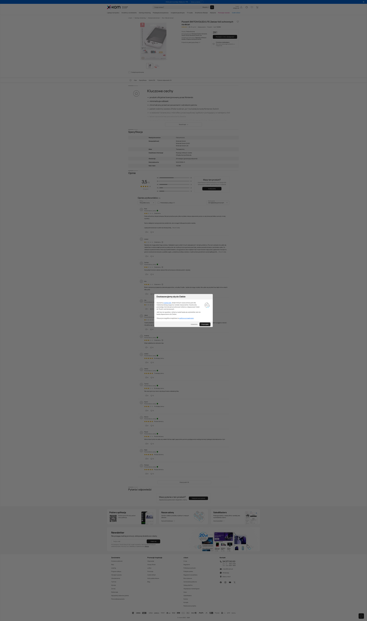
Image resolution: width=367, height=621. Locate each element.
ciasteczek (167, 303)
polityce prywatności (186, 318)
